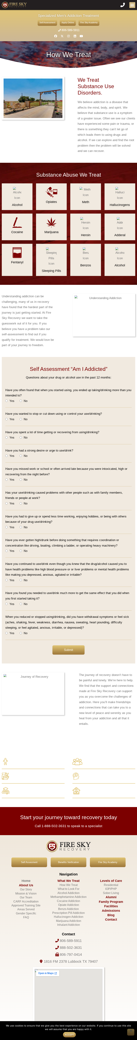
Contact (111, 919)
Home (26, 881)
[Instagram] (68, 36)
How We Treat (69, 884)
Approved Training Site (25, 905)
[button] (132, 5)
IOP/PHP (111, 888)
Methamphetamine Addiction (68, 896)
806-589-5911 (71, 30)
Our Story (26, 889)
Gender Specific (26, 913)
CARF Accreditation (26, 901)
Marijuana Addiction (68, 920)
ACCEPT (69, 1034)
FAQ (26, 917)
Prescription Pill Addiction (68, 912)
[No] (130, 1032)
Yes (11, 400)
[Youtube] (81, 36)
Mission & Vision (26, 893)
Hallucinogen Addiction (68, 916)
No (25, 400)
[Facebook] (55, 36)
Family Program (111, 902)
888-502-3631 (71, 948)
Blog (111, 915)
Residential (111, 884)
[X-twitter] (62, 36)
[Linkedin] (74, 36)
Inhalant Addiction (68, 924)
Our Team (26, 897)
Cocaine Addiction (68, 900)
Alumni (111, 897)
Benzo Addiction (68, 908)
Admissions (111, 910)
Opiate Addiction (68, 904)
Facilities (111, 906)
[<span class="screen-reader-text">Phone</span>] (57, 940)
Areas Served (26, 909)
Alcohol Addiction (68, 892)
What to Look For (68, 888)
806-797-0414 (71, 954)
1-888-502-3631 (54, 826)
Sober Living (111, 892)
